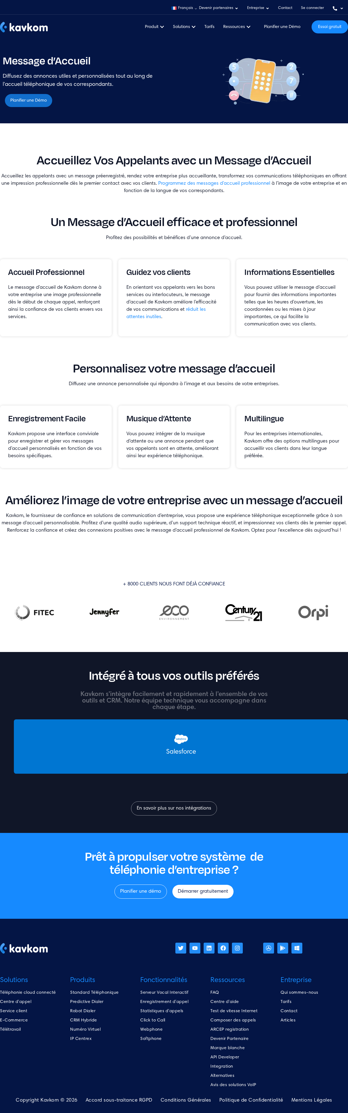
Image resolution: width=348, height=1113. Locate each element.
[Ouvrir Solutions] (193, 27)
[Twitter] (180, 948)
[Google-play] (282, 948)
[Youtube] (194, 948)
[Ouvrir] (342, 8)
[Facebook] (223, 948)
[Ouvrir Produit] (162, 27)
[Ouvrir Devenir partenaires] (236, 8)
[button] (184, 8)
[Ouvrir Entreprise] (267, 8)
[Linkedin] (209, 948)
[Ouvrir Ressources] (248, 27)
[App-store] (268, 948)
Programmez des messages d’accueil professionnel (214, 183)
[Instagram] (237, 948)
